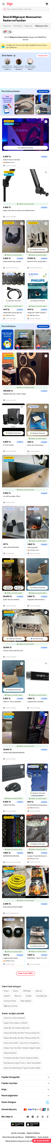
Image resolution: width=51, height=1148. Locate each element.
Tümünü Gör (43, 56)
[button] (3, 4)
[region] (26, 64)
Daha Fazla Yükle (25, 973)
